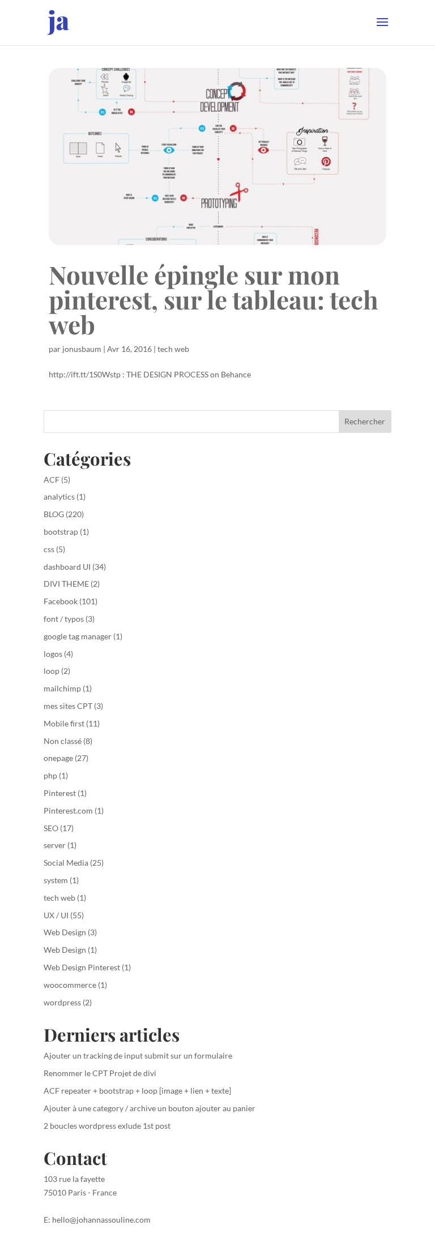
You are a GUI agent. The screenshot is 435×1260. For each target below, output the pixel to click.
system (56, 880)
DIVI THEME (66, 583)
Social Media (66, 862)
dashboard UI (67, 566)
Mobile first (64, 723)
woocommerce (70, 985)
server (55, 845)
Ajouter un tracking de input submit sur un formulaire (138, 1055)
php (50, 775)
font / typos (64, 618)
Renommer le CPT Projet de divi (100, 1073)
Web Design (65, 932)
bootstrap (61, 531)
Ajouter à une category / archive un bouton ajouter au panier (149, 1108)
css (49, 549)
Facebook (61, 601)
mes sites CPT (68, 706)
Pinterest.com (68, 810)
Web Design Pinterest (82, 967)
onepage (58, 758)
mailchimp (62, 688)
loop (51, 671)
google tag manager (78, 636)
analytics (59, 496)
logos (53, 654)
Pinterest (60, 793)
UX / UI (56, 915)
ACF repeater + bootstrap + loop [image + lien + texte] (137, 1090)
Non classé (63, 741)
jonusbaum (81, 349)
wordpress (62, 1002)
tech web (173, 349)
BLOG (54, 514)
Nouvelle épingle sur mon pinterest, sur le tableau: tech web (213, 299)
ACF (51, 479)
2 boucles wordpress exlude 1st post (107, 1125)
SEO (51, 828)
